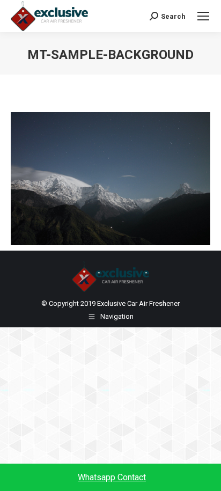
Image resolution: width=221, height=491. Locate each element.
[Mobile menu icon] (203, 16)
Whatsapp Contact (112, 477)
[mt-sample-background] (110, 178)
